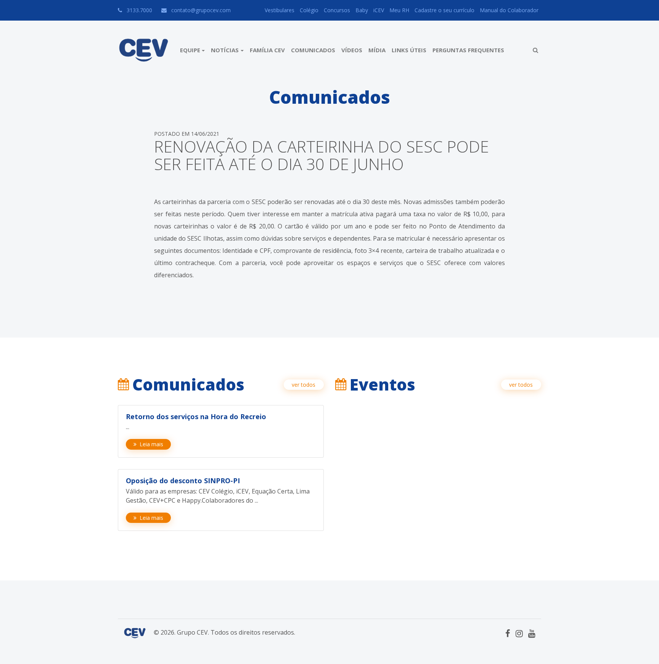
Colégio (309, 10)
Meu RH (399, 10)
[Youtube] (531, 633)
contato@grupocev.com (201, 10)
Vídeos (351, 50)
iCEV (378, 10)
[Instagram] (519, 633)
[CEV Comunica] (143, 50)
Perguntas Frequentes (468, 50)
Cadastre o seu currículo (444, 10)
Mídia (377, 50)
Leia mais (151, 444)
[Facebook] (507, 633)
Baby (361, 10)
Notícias (225, 50)
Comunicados (313, 50)
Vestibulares (279, 10)
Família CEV (267, 50)
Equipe (190, 50)
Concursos (337, 10)
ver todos (303, 384)
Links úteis (409, 50)
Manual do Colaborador (509, 10)
